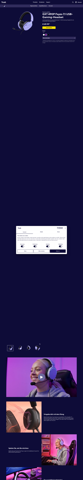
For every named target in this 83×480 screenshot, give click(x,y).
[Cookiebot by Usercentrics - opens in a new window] (58, 228)
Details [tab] (41, 231)
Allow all (57, 251)
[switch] (35, 246)
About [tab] (58, 231)
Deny (25, 251)
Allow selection (41, 251)
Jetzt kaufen (49, 27)
